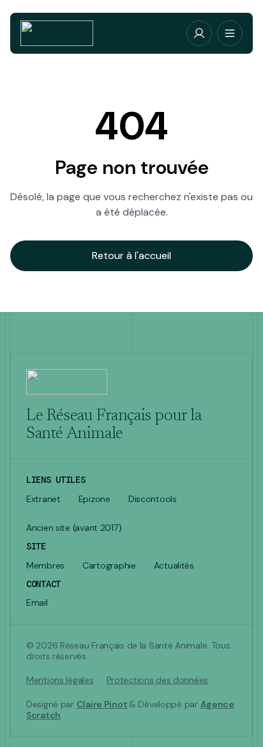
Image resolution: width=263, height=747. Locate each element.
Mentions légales (60, 680)
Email (37, 602)
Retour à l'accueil (131, 255)
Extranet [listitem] (43, 499)
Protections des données (158, 680)
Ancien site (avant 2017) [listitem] (73, 528)
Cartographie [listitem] (109, 565)
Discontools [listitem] (152, 499)
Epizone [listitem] (94, 499)
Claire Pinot (102, 704)
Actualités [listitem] (174, 565)
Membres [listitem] (45, 565)
